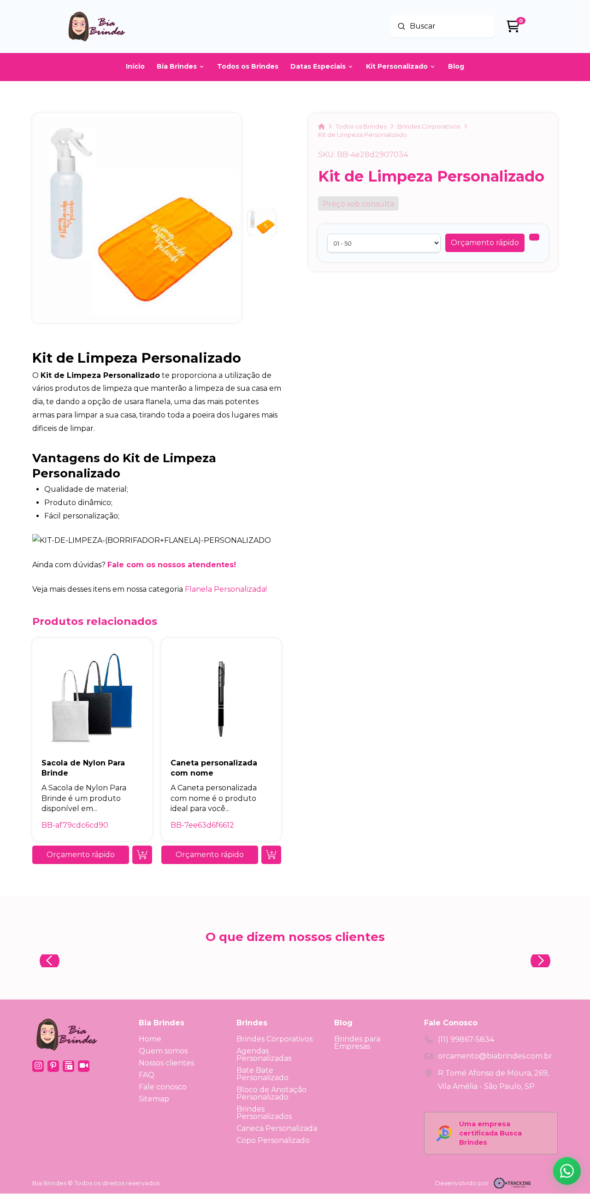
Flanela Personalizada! (226, 589)
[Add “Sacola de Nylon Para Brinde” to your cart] (142, 855)
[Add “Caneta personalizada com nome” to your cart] (271, 855)
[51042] (534, 237)
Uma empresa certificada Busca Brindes (490, 1133)
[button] (485, 243)
